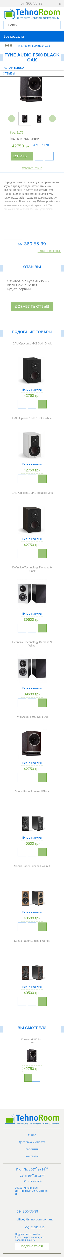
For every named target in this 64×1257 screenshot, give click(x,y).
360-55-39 (27, 1211)
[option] (32, 87)
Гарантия (32, 1149)
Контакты (32, 1156)
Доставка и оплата (32, 1142)
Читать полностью (49, 250)
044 (20, 244)
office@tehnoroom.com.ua (35, 1219)
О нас (32, 1135)
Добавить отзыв (32, 167)
